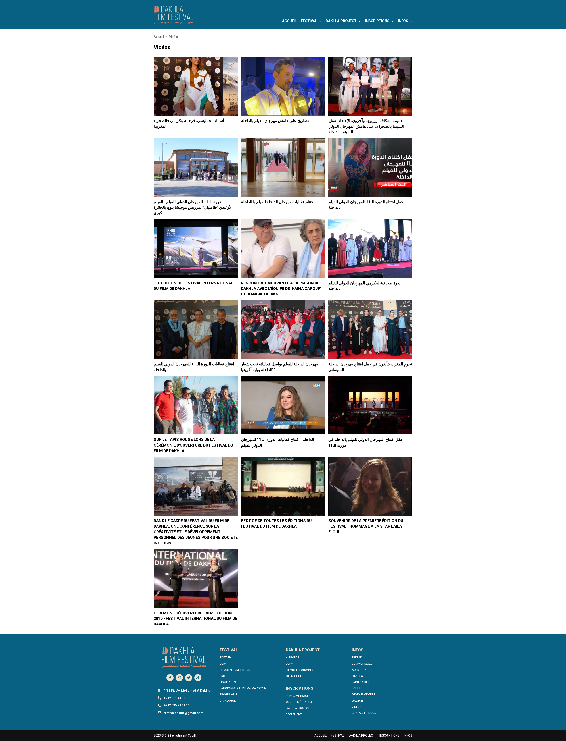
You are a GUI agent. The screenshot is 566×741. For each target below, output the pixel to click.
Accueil (159, 37)
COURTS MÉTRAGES (299, 702)
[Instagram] (179, 677)
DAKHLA (357, 676)
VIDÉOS (356, 706)
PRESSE (357, 657)
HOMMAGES (228, 682)
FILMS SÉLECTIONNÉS (300, 670)
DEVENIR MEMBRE (363, 694)
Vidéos (174, 37)
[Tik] (197, 677)
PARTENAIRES (360, 682)
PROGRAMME (228, 694)
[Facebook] (170, 677)
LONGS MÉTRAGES (298, 695)
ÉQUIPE (356, 688)
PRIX (223, 676)
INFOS (403, 21)
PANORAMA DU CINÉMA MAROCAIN (243, 688)
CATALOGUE (228, 700)
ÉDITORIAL (226, 657)
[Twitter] (188, 677)
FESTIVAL (309, 21)
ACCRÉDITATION (362, 670)
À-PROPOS (292, 657)
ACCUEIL (289, 21)
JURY (223, 663)
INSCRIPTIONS (377, 21)
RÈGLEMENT (294, 714)
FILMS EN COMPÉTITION (235, 670)
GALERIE (357, 700)
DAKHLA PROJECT (342, 21)
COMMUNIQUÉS (362, 663)
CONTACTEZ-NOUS (364, 712)
